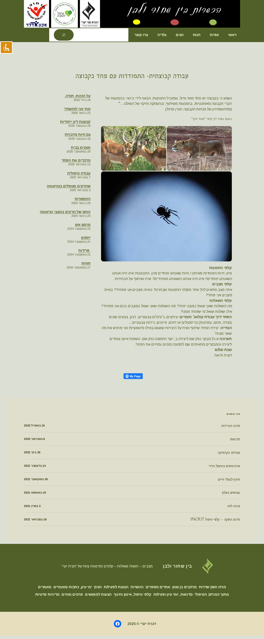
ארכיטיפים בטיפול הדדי (224, 465)
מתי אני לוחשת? (77, 109)
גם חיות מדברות (78, 134)
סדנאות (235, 439)
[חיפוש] (64, 35)
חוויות (86, 263)
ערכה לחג (233, 505)
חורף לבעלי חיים (229, 479)
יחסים (86, 238)
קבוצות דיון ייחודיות (75, 122)
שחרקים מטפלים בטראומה (68, 186)
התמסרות (82, 199)
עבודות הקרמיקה (229, 452)
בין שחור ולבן (177, 566)
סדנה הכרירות (230, 425)
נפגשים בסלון (231, 492)
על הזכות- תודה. (78, 96)
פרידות (84, 250)
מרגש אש (82, 225)
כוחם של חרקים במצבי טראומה (65, 212)
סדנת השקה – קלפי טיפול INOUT (215, 519)
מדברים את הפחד (76, 160)
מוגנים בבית (81, 147)
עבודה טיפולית (79, 173)
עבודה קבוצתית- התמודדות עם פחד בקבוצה (132, 75)
